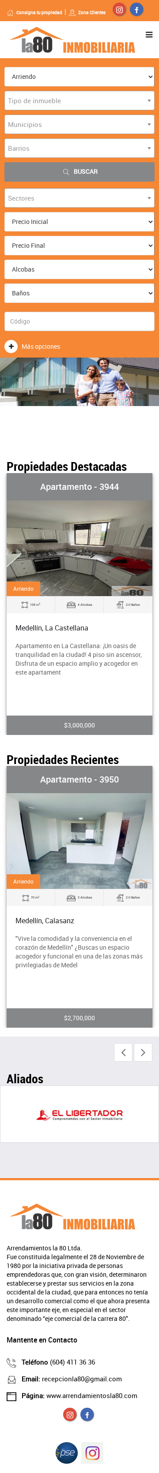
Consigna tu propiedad (39, 12)
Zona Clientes (92, 12)
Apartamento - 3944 (79, 486)
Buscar (86, 171)
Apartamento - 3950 (79, 779)
